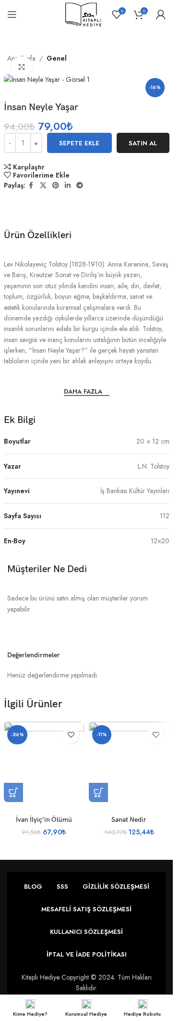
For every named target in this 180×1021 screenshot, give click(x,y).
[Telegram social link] (79, 185)
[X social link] (43, 185)
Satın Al (143, 143)
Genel (57, 58)
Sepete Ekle (79, 143)
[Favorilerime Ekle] (70, 735)
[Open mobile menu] (12, 14)
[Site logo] (83, 13)
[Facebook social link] (31, 185)
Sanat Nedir (128, 820)
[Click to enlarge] (22, 67)
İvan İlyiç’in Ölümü (44, 820)
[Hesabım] (160, 14)
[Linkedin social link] (67, 185)
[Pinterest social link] (55, 185)
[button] (13, 792)
